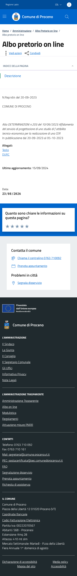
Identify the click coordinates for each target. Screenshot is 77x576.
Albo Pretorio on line (46, 31)
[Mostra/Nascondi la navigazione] (4, 16)
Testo (5, 150)
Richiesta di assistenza (16, 484)
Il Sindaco (8, 344)
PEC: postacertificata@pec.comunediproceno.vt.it (32, 460)
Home (5, 31)
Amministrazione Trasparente (20, 400)
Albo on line (9, 406)
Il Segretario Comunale (16, 362)
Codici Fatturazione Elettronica (21, 520)
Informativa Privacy (14, 374)
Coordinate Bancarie (14, 514)
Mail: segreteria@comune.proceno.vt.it (26, 454)
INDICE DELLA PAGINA (15, 66)
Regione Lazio (12, 4)
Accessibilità (58, 566)
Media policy (60, 561)
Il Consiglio (9, 356)
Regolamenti (10, 419)
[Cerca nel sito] (66, 16)
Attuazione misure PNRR (17, 425)
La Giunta (8, 350)
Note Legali (9, 380)
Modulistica (9, 412)
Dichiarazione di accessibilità (19, 561)
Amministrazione (22, 31)
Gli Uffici (7, 368)
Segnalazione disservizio (17, 472)
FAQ (4, 466)
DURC (6, 154)
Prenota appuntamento (16, 478)
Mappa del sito (26, 566)
